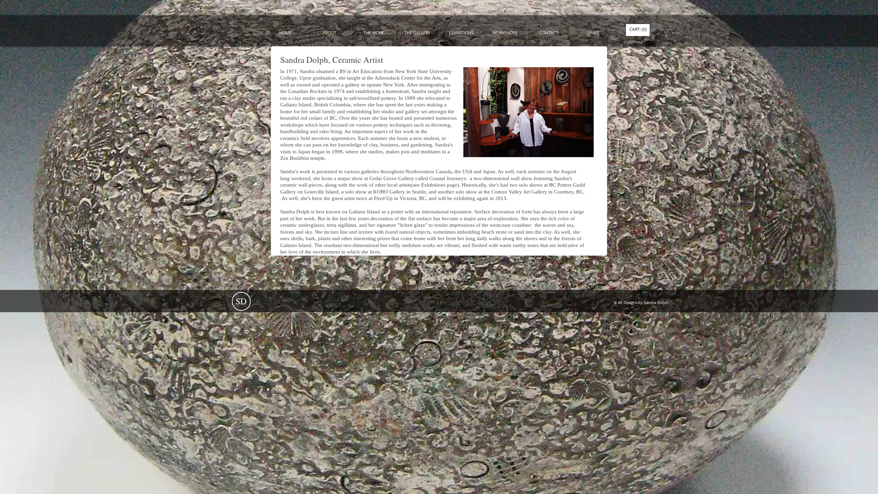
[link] (637, 29)
